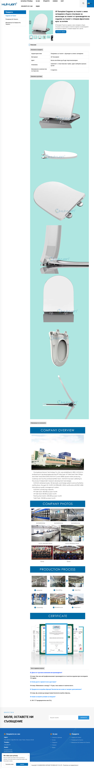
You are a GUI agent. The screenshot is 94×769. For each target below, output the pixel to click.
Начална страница (57, 737)
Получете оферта (60, 31)
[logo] (9, 3)
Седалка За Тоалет (11, 15)
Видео (38, 6)
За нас (54, 740)
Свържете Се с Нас (27, 6)
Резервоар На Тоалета (12, 19)
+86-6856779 (7, 744)
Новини (54, 745)
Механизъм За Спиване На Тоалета (13, 23)
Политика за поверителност (70, 765)
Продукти (54, 742)
